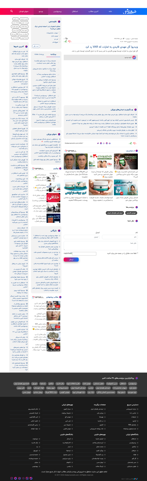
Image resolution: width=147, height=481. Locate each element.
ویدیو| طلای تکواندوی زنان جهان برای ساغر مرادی (20, 75)
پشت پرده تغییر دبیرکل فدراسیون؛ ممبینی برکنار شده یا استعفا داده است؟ (19, 298)
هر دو (56, 39)
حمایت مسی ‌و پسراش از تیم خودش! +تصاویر (19, 237)
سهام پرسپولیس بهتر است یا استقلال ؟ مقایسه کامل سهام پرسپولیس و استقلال (45, 237)
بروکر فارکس (24, 26)
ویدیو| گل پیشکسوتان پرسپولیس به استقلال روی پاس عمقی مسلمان (19, 214)
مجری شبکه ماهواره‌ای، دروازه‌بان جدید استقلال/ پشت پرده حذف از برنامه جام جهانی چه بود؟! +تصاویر (103, 124)
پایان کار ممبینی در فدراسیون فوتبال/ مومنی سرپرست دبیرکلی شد (20, 271)
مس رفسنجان (132, 462)
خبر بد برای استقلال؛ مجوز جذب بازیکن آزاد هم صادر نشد (20, 53)
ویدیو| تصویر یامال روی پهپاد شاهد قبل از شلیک (46, 161)
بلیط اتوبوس (24, 38)
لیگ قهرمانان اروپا (79, 392)
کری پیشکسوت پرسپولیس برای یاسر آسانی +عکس (19, 181)
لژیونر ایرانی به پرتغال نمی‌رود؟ (20, 265)
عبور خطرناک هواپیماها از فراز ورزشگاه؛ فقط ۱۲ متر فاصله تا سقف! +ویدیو (112, 127)
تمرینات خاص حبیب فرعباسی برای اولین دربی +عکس (20, 189)
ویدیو (41, 11)
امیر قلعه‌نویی (34, 417)
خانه (110, 11)
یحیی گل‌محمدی (33, 425)
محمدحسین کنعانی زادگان (105, 392)
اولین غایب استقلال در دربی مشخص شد (19, 174)
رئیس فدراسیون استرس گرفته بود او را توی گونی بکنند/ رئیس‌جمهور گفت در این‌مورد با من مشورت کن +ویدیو (100, 120)
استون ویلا (121, 392)
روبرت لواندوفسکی (97, 459)
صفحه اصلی (134, 39)
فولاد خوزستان (39, 388)
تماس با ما (133, 413)
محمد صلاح (99, 447)
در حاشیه (100, 421)
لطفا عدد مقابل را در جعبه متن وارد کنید (122, 253)
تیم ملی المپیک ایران (78, 388)
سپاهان (134, 451)
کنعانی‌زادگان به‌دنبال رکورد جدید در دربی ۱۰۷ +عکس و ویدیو (20, 113)
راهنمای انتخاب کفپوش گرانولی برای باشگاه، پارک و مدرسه (47, 278)
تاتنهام (69, 462)
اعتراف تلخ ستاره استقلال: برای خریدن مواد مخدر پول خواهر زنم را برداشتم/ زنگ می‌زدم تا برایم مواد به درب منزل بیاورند (101, 116)
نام (137, 232)
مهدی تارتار (54, 36)
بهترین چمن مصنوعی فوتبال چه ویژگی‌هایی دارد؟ (48, 248)
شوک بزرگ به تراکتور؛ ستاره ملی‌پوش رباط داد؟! (44, 70)
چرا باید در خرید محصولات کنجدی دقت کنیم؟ (46, 253)
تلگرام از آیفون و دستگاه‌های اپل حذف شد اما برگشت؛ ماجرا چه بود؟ (46, 146)
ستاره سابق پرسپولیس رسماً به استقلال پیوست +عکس (46, 75)
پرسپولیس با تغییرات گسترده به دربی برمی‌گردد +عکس (20, 222)
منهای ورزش (52, 134)
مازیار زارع (133, 388)
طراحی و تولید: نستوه (127, 479)
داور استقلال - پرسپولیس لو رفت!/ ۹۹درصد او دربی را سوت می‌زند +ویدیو (44, 97)
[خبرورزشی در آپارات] (19, 479)
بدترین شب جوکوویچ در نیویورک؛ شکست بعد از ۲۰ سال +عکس (19, 196)
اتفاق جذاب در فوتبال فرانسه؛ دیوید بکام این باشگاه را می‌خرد (115, 130)
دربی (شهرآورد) (112, 384)
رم (37, 447)
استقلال (75, 11)
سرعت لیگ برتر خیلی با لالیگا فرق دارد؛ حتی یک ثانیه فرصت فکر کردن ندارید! (19, 121)
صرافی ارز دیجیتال (22, 34)
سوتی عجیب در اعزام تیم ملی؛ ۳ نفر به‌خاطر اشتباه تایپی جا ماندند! (20, 316)
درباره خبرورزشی (131, 409)
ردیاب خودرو (24, 23)
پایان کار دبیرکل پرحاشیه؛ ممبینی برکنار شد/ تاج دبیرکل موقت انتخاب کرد (19, 340)
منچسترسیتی (34, 455)
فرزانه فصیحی (33, 413)
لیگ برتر (91, 392)
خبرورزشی (130, 11)
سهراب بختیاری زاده (119, 388)
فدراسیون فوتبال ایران (21, 384)
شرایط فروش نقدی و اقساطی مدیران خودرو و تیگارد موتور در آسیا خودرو (47, 284)
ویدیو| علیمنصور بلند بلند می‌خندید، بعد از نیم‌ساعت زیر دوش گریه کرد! (20, 366)
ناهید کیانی (34, 421)
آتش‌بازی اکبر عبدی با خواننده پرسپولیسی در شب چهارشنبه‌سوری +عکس (47, 152)
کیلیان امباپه (99, 439)
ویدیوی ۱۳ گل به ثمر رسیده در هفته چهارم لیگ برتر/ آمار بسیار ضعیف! (19, 99)
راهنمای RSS (132, 425)
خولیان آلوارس (64, 392)
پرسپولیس (57, 11)
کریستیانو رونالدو (98, 443)
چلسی (91, 388)
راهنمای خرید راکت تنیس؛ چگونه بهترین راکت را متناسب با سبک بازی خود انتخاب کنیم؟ (45, 271)
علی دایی (68, 421)
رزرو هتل (13, 34)
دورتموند (35, 439)
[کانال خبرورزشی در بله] (31, 479)
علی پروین (20, 388)
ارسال (71, 259)
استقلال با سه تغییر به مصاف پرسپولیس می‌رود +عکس (47, 102)
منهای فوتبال (23, 11)
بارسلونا (42, 384)
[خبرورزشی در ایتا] (27, 479)
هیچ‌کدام (55, 42)
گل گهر (134, 459)
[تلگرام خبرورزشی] (16, 479)
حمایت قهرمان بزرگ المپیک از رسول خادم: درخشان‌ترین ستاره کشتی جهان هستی (44, 109)
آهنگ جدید (16, 23)
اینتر (29, 388)
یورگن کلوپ (99, 451)
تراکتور (51, 384)
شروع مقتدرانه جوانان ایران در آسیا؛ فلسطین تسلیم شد (20, 81)
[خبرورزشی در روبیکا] (23, 479)
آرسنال (69, 439)
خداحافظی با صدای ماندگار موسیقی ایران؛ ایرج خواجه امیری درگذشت (46, 140)
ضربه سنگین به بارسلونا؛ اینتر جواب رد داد (20, 106)
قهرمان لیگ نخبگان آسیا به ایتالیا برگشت (19, 161)
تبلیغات (133, 417)
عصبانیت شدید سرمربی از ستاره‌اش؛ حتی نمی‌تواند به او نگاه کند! (19, 146)
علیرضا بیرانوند (66, 413)
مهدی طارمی (67, 429)
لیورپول (34, 384)
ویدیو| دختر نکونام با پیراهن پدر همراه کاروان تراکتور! (46, 81)
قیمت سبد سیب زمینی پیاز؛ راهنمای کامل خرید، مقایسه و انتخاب (45, 289)
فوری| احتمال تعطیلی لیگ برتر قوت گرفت (20, 130)
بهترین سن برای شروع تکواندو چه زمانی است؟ (46, 265)
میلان (36, 462)
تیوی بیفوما (51, 388)
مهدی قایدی (131, 213)
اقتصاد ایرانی (15, 38)
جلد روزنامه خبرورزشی (96, 429)
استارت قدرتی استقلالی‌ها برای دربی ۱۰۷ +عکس (20, 331)
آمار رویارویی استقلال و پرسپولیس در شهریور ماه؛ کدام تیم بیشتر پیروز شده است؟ (19, 90)
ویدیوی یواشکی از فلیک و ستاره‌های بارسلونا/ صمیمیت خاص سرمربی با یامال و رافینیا (20, 307)
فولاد (134, 455)
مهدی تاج (68, 417)
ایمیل (98, 232)
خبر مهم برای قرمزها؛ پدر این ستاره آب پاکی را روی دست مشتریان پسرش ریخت (19, 137)
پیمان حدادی (38, 392)
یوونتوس (35, 466)
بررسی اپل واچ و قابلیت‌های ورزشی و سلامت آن (47, 259)
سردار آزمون (67, 409)
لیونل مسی (26, 392)
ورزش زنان (100, 413)
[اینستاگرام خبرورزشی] (12, 479)
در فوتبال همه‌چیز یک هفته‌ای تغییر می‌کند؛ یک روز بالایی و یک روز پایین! (20, 357)
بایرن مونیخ (67, 455)
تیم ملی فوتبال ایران (114, 213)
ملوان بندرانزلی (98, 384)
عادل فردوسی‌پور (33, 409)
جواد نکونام (34, 429)
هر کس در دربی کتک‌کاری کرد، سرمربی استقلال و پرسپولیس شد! (19, 154)
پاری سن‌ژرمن (66, 459)
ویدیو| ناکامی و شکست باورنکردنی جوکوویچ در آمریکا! (19, 167)
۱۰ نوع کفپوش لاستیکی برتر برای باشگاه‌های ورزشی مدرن (48, 242)
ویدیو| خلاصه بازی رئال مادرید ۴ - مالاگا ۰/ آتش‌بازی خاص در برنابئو (44, 116)
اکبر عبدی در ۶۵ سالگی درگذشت (48, 156)
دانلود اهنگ (24, 30)
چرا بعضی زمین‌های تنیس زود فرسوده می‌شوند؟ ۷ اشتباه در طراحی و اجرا (19, 349)
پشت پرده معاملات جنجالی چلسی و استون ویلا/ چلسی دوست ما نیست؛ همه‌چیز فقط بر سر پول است (19, 255)
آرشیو (134, 421)
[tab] (53, 54)
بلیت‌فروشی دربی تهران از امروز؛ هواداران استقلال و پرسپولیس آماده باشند (45, 122)
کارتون (101, 425)
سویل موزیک (15, 26)
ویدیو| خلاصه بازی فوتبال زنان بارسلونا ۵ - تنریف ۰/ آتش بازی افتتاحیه (21, 244)
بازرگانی (54, 230)
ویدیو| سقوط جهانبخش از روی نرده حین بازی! (19, 278)
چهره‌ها (101, 417)
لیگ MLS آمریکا (51, 392)
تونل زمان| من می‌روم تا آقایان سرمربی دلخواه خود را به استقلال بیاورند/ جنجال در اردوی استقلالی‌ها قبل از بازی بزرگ (44, 88)
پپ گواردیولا (99, 455)
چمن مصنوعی (24, 19)
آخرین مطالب (93, 11)
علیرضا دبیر (67, 425)
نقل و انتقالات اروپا (73, 384)
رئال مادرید (60, 384)
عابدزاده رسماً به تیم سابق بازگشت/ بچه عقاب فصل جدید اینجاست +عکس (45, 63)
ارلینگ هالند (99, 466)
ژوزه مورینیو (132, 392)
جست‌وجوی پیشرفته (129, 429)
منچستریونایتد (63, 388)
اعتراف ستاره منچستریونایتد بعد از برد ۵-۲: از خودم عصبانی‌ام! (20, 230)
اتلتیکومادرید (67, 443)
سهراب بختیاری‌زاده (52, 33)
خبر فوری (15, 19)
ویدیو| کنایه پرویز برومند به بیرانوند (21, 291)
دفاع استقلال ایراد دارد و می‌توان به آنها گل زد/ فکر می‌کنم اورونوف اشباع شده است (19, 205)
